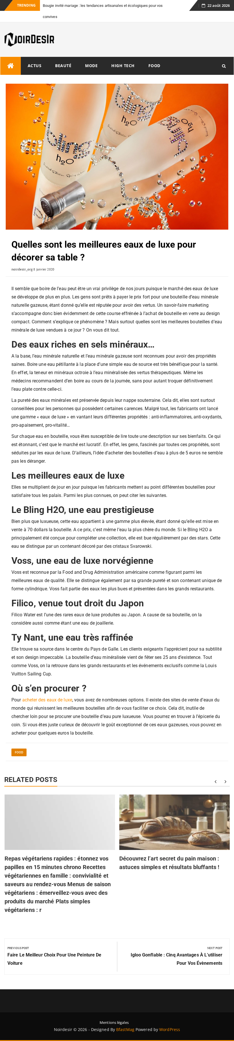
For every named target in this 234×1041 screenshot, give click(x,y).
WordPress (169, 1018)
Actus (35, 54)
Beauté (63, 54)
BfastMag (125, 1018)
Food (154, 54)
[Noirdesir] (10, 55)
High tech (123, 54)
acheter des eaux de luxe (47, 688)
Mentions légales (114, 1011)
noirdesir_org (22, 258)
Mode (91, 54)
